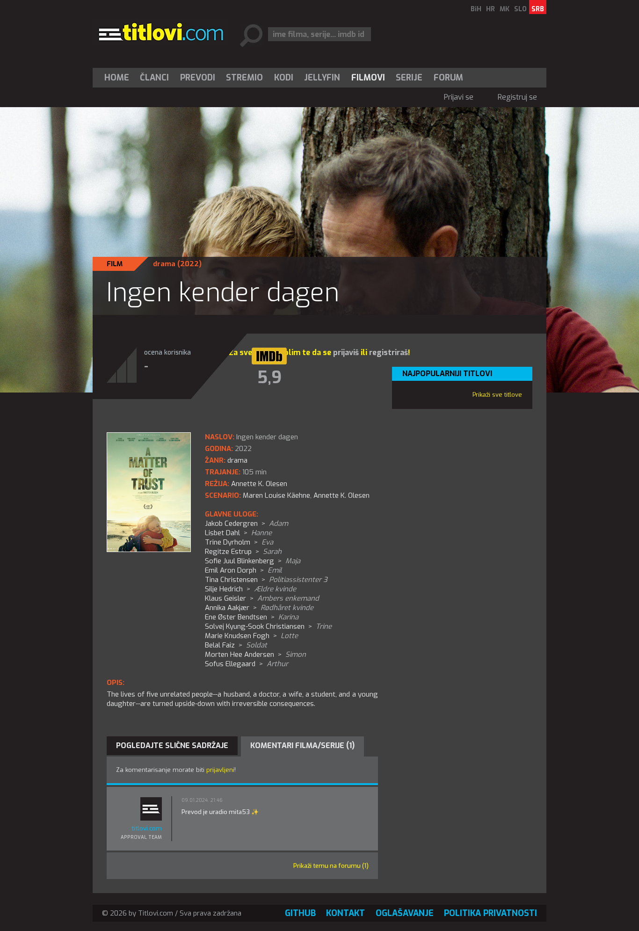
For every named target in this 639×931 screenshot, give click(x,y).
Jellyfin (322, 77)
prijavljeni (220, 770)
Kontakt (345, 913)
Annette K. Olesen (341, 495)
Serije (409, 77)
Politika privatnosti (490, 913)
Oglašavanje (405, 913)
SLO (520, 9)
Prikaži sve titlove (497, 395)
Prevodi (197, 77)
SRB (537, 9)
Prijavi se (458, 97)
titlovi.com (146, 828)
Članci (154, 77)
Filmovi (368, 77)
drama (164, 264)
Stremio (244, 77)
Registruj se (517, 97)
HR (490, 9)
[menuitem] (118, 77)
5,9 (269, 377)
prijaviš (346, 352)
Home (116, 77)
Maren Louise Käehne (276, 495)
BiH (476, 9)
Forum (448, 77)
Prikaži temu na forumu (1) (331, 866)
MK (504, 9)
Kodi (283, 77)
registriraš (388, 352)
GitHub (300, 913)
